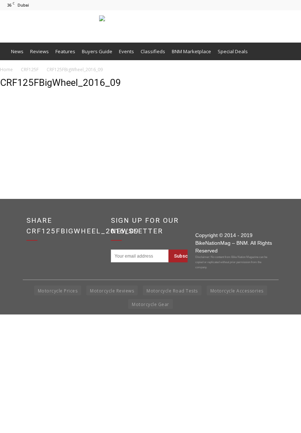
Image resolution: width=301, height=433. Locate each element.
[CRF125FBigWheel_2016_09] (18, 130)
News (17, 51)
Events (126, 51)
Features (65, 51)
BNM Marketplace (191, 51)
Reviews (39, 51)
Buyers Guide (97, 51)
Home (6, 69)
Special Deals (233, 51)
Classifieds (153, 51)
